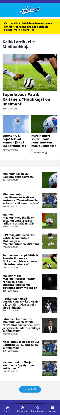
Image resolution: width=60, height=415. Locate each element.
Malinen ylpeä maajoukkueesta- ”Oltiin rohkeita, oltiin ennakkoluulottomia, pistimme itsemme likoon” (20, 282)
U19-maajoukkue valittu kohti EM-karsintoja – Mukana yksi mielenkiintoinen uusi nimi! (21, 239)
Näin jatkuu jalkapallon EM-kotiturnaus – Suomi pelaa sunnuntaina (21, 345)
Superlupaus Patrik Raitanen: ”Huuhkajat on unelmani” (26, 99)
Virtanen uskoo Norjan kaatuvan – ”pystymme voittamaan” (18, 365)
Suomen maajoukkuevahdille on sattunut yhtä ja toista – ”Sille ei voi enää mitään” (19, 219)
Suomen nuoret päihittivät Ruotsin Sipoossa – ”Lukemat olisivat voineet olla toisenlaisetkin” (20, 259)
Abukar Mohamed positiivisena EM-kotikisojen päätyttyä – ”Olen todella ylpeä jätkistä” (21, 303)
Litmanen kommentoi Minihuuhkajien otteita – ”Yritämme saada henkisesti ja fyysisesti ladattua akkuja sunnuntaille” (21, 325)
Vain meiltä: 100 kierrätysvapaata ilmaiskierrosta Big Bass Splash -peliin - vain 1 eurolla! (28, 26)
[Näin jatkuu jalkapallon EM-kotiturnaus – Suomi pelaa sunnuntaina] (49, 348)
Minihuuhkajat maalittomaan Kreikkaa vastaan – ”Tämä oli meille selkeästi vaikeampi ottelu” (21, 198)
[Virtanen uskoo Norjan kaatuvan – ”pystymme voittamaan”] (49, 368)
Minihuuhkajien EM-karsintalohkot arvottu (18, 175)
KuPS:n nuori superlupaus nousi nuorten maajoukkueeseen (43, 142)
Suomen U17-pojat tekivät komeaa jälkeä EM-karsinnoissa (14, 141)
